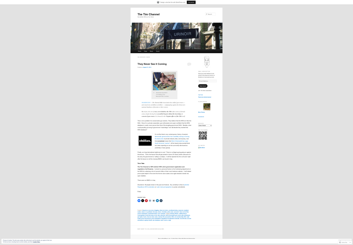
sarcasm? (176, 212)
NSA (185, 217)
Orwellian (164, 212)
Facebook (201, 116)
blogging (156, 210)
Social (157, 51)
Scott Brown (183, 218)
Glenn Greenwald (170, 215)
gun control (178, 215)
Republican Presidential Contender (170, 218)
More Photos (201, 112)
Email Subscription (204, 71)
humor (159, 212)
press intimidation (156, 218)
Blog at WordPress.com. (164, 238)
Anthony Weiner (174, 213)
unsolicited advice (153, 213)
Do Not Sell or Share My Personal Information (183, 238)
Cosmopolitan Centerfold (144, 215)
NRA (173, 217)
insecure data (150, 217)
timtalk (150, 220)
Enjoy (145, 51)
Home (139, 51)
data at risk (154, 215)
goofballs (149, 212)
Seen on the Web (184, 212)
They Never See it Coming (152, 64)
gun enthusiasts (186, 215)
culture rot (144, 212)
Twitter (200, 95)
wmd (162, 220)
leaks (156, 217)
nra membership (179, 217)
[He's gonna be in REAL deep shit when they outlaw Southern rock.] (164, 81)
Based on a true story (148, 210)
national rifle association (164, 217)
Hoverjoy (155, 212)
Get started (191, 2)
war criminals (161, 213)
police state (170, 212)
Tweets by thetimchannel (204, 97)
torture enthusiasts (143, 213)
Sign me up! (203, 86)
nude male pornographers (164, 187)
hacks (145, 217)
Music (151, 51)
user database (156, 220)
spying (146, 220)
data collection (161, 215)
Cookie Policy (36, 242)
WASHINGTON (146, 102)
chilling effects (183, 213)
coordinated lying (173, 210)
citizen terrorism (163, 210)
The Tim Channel (149, 14)
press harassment (146, 218)
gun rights (140, 217)
